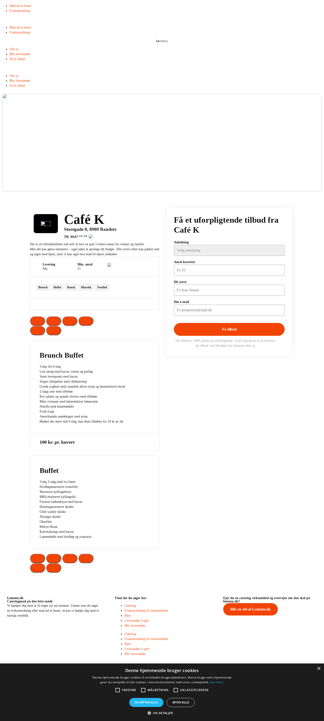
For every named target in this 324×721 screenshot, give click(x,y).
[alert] (162, 692)
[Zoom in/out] (85, 321)
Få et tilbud (17, 59)
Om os (13, 49)
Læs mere (216, 682)
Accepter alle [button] (146, 702)
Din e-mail (181, 302)
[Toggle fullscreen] (69, 321)
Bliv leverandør (19, 54)
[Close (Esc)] (37, 321)
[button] (162, 19)
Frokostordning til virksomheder (146, 610)
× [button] (318, 668)
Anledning (181, 242)
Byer (128, 615)
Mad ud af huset (20, 6)
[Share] (53, 321)
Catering (130, 605)
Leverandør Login (137, 620)
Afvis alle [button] (180, 702)
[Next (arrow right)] (53, 330)
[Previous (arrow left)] (37, 330)
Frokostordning (19, 11)
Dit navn (180, 282)
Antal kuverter (184, 262)
